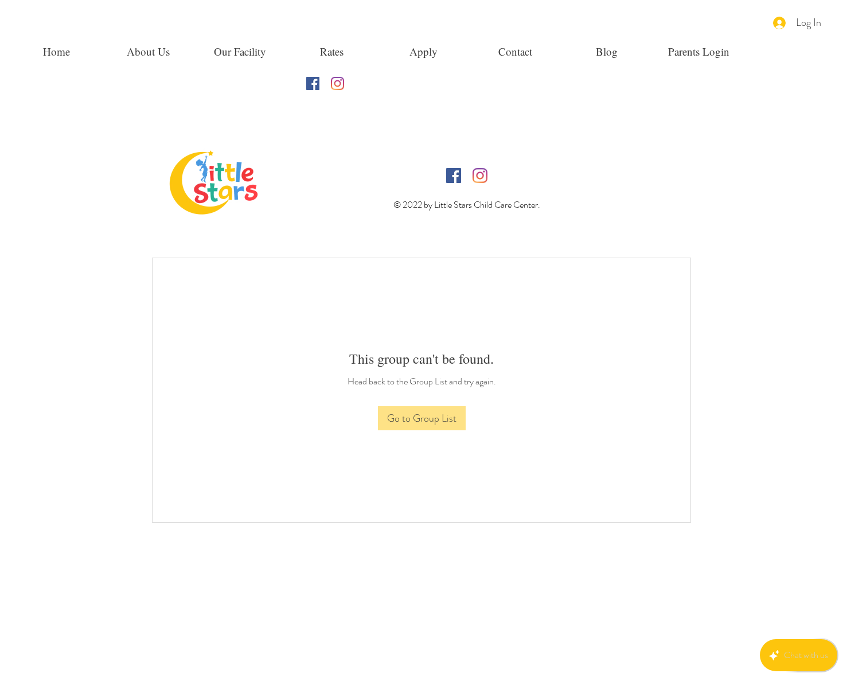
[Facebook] (312, 83)
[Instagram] (337, 83)
